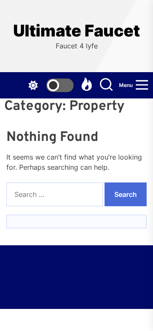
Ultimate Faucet (76, 30)
